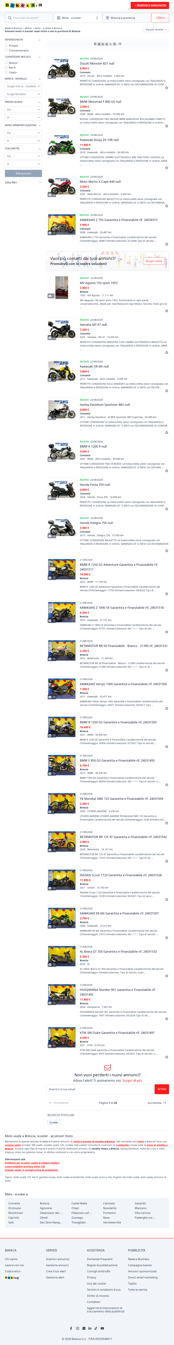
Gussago (77, 1217)
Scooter (54, 1122)
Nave (106, 1217)
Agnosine (46, 1208)
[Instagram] (78, 1328)
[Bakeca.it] (35, 5)
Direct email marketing (143, 1277)
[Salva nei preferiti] (166, 88)
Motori (28, 28)
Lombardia (122, 1145)
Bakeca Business (138, 1259)
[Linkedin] (90, 1328)
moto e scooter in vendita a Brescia (94, 1141)
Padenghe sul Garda (146, 1217)
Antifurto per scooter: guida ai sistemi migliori (32, 1162)
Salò (11, 1222)
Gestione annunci (57, 1265)
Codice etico (13, 1271)
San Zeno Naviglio (51, 1222)
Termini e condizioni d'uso (104, 1289)
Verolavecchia (112, 1222)
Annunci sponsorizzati (142, 1271)
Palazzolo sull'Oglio (83, 1213)
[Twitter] (84, 1328)
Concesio (14, 1203)
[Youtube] (102, 1328)
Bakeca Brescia (13, 28)
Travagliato (79, 1222)
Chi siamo (11, 1259)
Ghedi (44, 1217)
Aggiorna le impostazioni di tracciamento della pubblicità (105, 1309)
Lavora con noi (14, 1265)
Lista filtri (11, 182)
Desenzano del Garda (51, 1213)
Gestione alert (55, 1277)
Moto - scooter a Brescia (48, 28)
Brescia (44, 1203)
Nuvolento (110, 1208)
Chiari (75, 1208)
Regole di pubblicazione (102, 1265)
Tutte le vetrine (137, 1289)
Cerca (160, 18)
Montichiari (15, 1213)
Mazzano (140, 1208)
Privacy (91, 1277)
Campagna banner (140, 1265)
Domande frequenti (99, 1259)
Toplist (132, 1283)
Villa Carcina (142, 1213)
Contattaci (93, 1302)
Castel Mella (79, 1203)
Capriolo (13, 1217)
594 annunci (23, 173)
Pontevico (109, 1213)
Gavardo (140, 1203)
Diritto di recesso (98, 1296)
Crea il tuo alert (56, 1271)
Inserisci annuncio (57, 1259)
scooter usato (13, 1145)
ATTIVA (162, 1089)
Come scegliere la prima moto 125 (25, 1166)
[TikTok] (96, 1328)
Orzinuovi (14, 1208)
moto (140, 1141)
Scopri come (154, 261)
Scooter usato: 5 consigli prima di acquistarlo (31, 1170)
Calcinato (109, 1203)
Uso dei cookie (96, 1283)
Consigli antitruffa (98, 1271)
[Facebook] (71, 1328)
